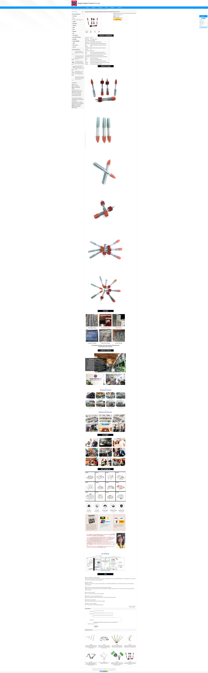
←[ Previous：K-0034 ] (131, 606)
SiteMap (112, 668)
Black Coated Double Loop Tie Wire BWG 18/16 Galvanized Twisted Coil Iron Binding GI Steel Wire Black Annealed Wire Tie (78, 68)
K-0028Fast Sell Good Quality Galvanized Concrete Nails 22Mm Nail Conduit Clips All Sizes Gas (130, 663)
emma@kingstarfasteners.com (76, 90)
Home (87, 7)
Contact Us (120, 7)
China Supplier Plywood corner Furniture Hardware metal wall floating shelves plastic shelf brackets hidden (78, 63)
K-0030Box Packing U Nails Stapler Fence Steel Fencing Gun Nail (104, 662)
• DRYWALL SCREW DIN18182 (77, 19)
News (106, 7)
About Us (93, 7)
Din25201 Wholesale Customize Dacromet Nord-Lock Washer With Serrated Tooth (78, 53)
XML (115, 668)
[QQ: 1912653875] (203, 18)
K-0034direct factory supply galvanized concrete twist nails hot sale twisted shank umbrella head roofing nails (117, 646)
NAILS (79, 9)
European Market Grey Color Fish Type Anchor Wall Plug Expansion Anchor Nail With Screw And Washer (78, 78)
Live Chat (202, 16)
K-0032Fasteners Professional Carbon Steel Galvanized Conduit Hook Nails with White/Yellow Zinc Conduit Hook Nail (130, 646)
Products (100, 7)
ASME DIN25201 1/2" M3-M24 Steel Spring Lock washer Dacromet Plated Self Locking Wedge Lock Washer (77, 73)
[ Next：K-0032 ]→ (132, 607)
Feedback (112, 7)
